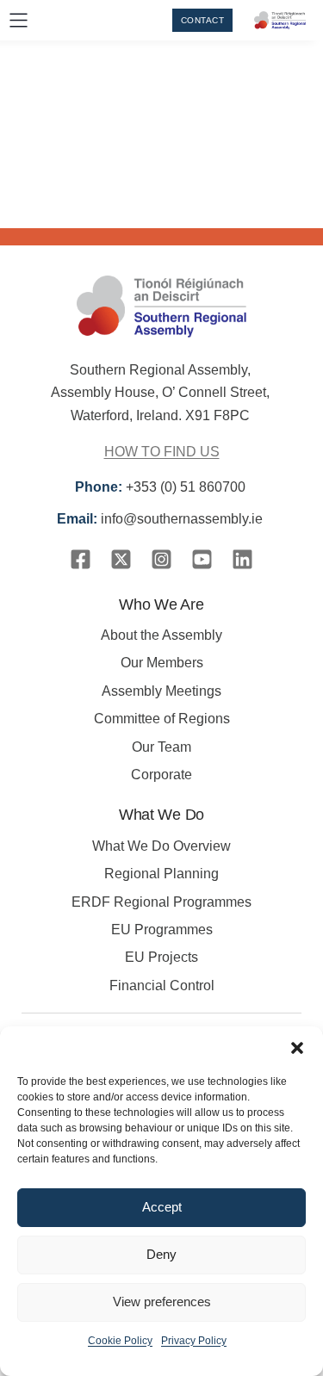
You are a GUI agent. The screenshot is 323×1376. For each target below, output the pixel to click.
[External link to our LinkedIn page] (242, 559)
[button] (297, 1048)
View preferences (162, 1301)
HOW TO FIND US (162, 451)
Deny (161, 1254)
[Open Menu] (18, 20)
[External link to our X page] (121, 559)
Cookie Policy (120, 1341)
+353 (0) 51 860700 (162, 487)
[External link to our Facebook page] (80, 559)
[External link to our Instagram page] (161, 559)
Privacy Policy (194, 1341)
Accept (162, 1206)
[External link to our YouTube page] (202, 559)
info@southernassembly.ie (161, 518)
